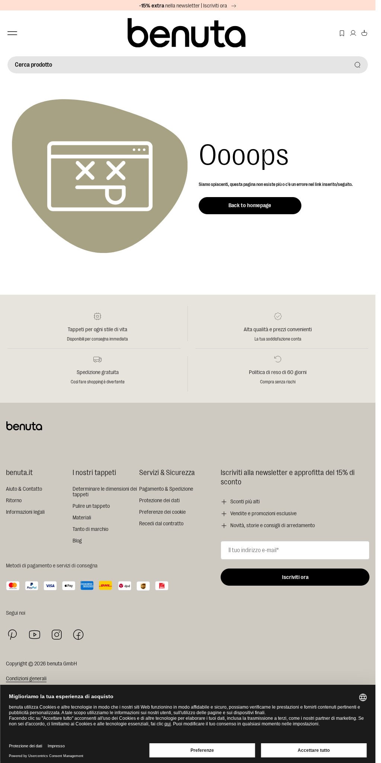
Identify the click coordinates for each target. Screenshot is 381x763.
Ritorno (14, 500)
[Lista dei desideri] (342, 33)
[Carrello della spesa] (364, 33)
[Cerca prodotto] (357, 64)
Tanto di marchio (90, 529)
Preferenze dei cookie (162, 512)
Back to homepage (249, 205)
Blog (77, 541)
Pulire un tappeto (91, 506)
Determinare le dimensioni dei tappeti (105, 492)
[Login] (353, 33)
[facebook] (78, 634)
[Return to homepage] (188, 33)
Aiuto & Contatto (24, 489)
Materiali (82, 518)
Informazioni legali (25, 512)
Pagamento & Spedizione (166, 489)
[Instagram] (56, 634)
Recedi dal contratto (161, 523)
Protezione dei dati (159, 500)
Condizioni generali (26, 678)
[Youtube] (34, 634)
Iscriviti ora (295, 577)
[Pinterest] (12, 634)
